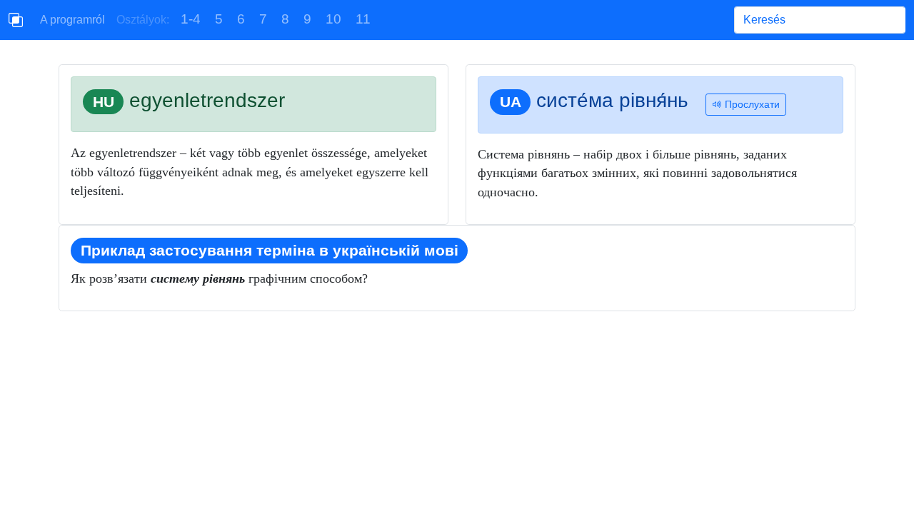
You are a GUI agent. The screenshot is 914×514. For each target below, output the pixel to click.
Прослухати (751, 104)
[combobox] (819, 20)
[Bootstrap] (16, 20)
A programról (72, 20)
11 (363, 18)
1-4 (191, 18)
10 (333, 18)
